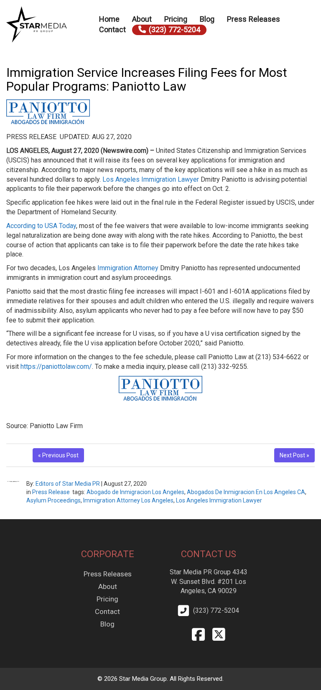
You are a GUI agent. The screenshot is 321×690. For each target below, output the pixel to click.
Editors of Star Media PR (68, 483)
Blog (207, 19)
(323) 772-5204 (174, 29)
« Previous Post (58, 455)
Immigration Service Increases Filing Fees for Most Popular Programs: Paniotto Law (146, 79)
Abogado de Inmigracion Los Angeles (135, 492)
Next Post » (294, 455)
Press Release (51, 492)
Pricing (175, 19)
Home (109, 19)
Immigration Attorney (127, 268)
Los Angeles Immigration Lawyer (150, 179)
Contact (112, 29)
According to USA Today (41, 226)
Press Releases (253, 19)
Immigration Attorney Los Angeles (128, 500)
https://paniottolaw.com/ (56, 366)
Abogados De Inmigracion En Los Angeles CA (246, 492)
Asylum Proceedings (53, 500)
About (142, 19)
